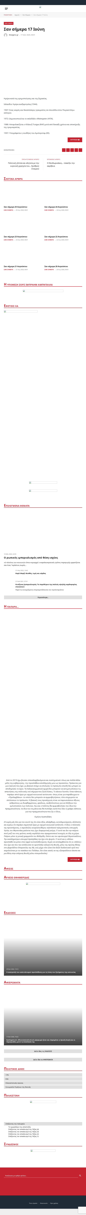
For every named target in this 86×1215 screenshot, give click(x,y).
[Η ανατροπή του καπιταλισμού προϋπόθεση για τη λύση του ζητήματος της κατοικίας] (43, 946)
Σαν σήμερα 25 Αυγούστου (15, 207)
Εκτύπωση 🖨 (75, 140)
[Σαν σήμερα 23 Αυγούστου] (23, 224)
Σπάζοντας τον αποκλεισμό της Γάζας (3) (23, 1132)
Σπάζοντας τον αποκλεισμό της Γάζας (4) (23, 1129)
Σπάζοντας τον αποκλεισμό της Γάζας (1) (23, 1136)
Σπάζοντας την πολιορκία (15, 1124)
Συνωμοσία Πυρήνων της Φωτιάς (18, 1087)
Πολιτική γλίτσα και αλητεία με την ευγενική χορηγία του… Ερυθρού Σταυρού (23, 166)
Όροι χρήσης (54, 1203)
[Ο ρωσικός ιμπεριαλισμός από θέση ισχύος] (43, 531)
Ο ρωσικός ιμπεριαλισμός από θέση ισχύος (31, 557)
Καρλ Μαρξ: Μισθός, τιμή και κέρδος (30, 573)
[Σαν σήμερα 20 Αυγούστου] (63, 253)
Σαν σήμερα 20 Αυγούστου (56, 266)
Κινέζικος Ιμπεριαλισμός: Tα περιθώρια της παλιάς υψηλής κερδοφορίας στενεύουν (46, 587)
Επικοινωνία (43, 1203)
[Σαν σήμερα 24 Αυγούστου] (63, 194)
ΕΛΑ (7, 1079)
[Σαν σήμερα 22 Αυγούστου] (63, 224)
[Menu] (6, 8)
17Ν (7, 1075)
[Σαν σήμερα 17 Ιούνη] (43, 92)
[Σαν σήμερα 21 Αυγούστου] (23, 253)
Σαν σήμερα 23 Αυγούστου (15, 237)
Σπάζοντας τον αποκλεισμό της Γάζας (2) (23, 1134)
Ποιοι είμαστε (33, 1203)
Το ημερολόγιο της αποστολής (19, 1127)
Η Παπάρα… (11, 606)
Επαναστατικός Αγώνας (14, 1083)
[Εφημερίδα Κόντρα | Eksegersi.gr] (43, 8)
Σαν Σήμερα (9, 23)
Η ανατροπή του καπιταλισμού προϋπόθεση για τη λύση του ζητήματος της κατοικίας (41, 972)
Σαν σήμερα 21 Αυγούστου (15, 266)
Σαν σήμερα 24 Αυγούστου (56, 207)
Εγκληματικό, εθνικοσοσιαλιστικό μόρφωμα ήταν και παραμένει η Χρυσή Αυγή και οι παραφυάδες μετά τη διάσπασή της (40, 1041)
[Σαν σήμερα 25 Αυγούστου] (23, 194)
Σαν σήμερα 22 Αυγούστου (56, 237)
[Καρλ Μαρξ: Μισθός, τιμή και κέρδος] (8, 573)
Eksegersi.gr (13, 35)
